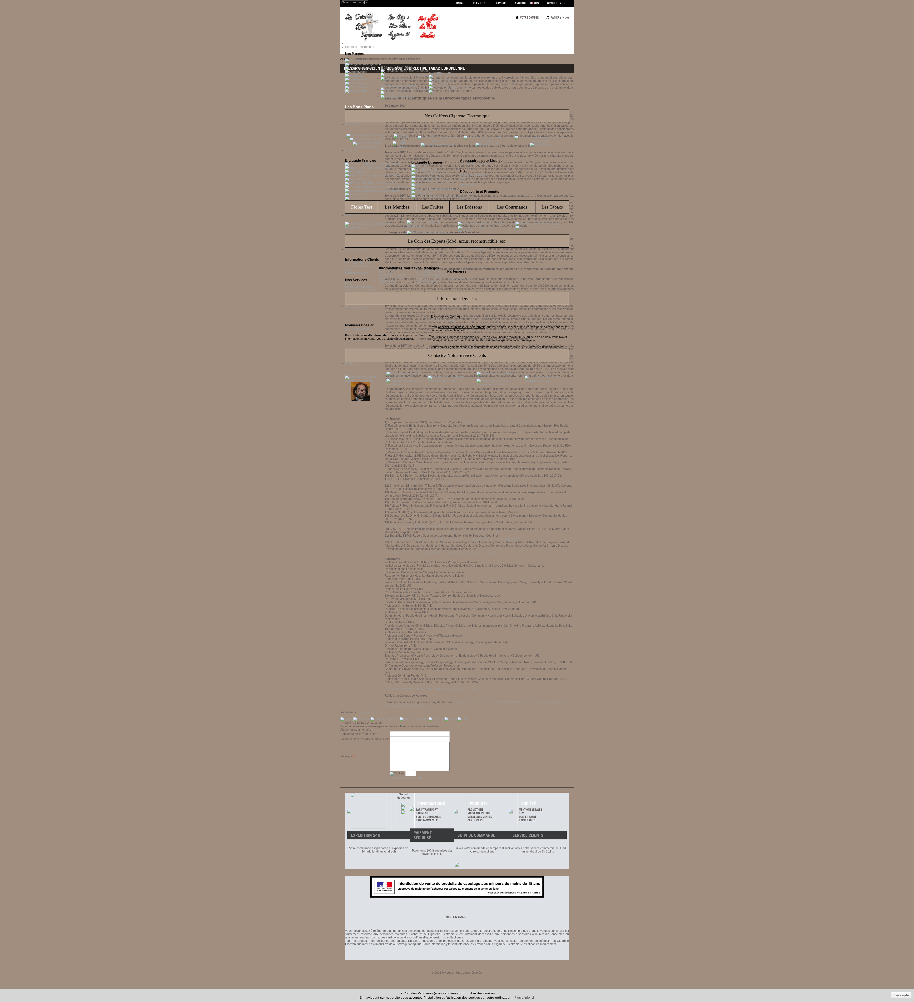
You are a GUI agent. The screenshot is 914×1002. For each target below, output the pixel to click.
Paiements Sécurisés (359, 287)
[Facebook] (362, 719)
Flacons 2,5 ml (469, 195)
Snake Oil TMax (446, 188)
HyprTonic (436, 177)
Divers (547, 144)
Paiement (422, 813)
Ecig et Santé (527, 816)
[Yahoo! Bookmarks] (414, 719)
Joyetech (368, 68)
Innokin (363, 79)
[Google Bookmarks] (385, 719)
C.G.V (349, 269)
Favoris (501, 3)
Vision (361, 83)
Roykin (363, 194)
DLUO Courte (469, 198)
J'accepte (901, 995)
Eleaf (359, 75)
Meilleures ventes (479, 816)
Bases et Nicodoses (473, 174)
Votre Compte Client (358, 263)
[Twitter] (346, 719)
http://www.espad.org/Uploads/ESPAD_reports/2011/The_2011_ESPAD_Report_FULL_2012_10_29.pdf (452, 539)
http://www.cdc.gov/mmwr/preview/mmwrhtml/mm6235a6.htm (462, 532)
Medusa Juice (443, 181)
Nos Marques (388, 281)
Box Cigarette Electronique (399, 85)
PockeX (448, 80)
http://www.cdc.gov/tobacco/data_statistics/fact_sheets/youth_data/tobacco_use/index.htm (442, 552)
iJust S (445, 91)
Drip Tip (495, 144)
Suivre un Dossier (443, 320)
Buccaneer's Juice (387, 175)
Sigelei (362, 72)
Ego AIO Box (409, 93)
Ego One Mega (462, 87)
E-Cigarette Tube (440, 73)
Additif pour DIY (470, 184)
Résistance (376, 139)
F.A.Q (348, 283)
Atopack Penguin (418, 89)
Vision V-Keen (412, 78)
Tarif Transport (427, 809)
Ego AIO (448, 83)
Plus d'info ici (524, 997)
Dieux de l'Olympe (385, 183)
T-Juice (430, 192)
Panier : (556, 17)
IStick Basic (406, 96)
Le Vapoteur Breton (388, 190)
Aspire (362, 60)
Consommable (549, 223)
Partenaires (527, 820)
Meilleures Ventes (391, 278)
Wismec (365, 87)
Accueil (344, 58)
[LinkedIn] (436, 719)
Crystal (364, 179)
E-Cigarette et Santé (370, 712)
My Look (447, 972)
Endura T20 (455, 76)
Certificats (475, 820)
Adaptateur (447, 144)
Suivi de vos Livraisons (361, 290)
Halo (424, 166)
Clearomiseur (378, 135)
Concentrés (468, 181)
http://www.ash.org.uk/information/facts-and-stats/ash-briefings (424, 525)
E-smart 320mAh (417, 71)
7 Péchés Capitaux (387, 164)
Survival (365, 198)
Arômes (465, 178)
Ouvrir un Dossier (357, 328)
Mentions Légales (530, 809)
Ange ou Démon (381, 167)
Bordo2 (364, 171)
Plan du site (481, 3)
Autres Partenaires (460, 278)
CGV (521, 813)
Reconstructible (494, 223)
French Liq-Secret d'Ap (395, 187)
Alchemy (433, 169)
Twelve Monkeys (448, 196)
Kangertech (373, 64)
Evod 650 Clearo (417, 74)
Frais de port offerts (428, 278)
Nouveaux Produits (392, 275)
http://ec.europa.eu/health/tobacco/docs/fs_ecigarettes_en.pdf (502, 422)
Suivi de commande (428, 816)
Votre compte (529, 17)
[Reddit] (450, 719)
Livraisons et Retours (359, 266)
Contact (460, 3)
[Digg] (462, 719)
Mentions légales (356, 273)
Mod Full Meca (439, 232)
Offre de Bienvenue (428, 271)
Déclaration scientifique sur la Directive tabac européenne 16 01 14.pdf (431, 689)
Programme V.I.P (427, 820)
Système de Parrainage (431, 275)
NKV (424, 185)
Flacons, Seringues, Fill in (477, 164)
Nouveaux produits (480, 813)
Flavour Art (438, 173)
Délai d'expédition (427, 281)
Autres (363, 91)
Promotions (387, 271)
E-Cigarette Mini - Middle (397, 67)
